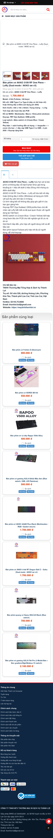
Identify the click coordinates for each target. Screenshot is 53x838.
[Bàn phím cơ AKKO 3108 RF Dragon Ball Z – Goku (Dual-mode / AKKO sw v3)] (26, 555)
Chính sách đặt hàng (8, 718)
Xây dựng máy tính (29, 3)
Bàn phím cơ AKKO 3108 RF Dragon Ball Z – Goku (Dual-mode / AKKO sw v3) (26, 570)
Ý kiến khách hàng (7, 700)
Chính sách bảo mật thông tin (11, 715)
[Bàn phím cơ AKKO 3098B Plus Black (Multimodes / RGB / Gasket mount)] (26, 509)
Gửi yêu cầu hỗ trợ (7, 770)
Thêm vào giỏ (12, 164)
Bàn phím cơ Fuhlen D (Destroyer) (26, 350)
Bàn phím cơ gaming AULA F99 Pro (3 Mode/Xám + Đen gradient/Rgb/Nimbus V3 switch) (26, 661)
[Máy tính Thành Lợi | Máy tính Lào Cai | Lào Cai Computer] (5, 9)
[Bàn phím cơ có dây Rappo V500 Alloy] (26, 421)
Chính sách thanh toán (9, 721)
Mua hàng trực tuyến (8, 754)
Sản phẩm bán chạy (8, 739)
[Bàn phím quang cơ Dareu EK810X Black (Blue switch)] (26, 600)
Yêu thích (30, 360)
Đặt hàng (22, 360)
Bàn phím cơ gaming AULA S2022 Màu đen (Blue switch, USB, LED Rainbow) (26, 479)
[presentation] (5, 45)
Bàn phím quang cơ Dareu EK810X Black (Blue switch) (26, 616)
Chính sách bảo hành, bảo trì (11, 712)
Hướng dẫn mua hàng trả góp (11, 760)
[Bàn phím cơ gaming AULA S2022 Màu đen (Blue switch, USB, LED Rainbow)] (26, 458)
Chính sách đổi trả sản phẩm (11, 724)
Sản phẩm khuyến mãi (9, 742)
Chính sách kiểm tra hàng (10, 731)
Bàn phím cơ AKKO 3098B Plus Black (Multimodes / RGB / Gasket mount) (26, 525)
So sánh (27, 357)
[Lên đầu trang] (48, 828)
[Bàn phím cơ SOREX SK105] (26, 376)
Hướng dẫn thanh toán (8, 757)
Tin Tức (3, 697)
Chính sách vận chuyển (9, 728)
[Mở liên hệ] (49, 821)
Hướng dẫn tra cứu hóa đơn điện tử (13, 763)
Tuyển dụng (5, 694)
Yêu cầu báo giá (6, 766)
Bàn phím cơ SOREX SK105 (26, 392)
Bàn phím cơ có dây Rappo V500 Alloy (26, 435)
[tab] (5, 174)
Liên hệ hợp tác (6, 703)
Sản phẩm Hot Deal (8, 745)
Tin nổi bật (10, 2)
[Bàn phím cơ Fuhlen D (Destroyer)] (26, 331)
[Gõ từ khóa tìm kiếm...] (48, 9)
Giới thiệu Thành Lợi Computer (11, 691)
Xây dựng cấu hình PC (9, 773)
